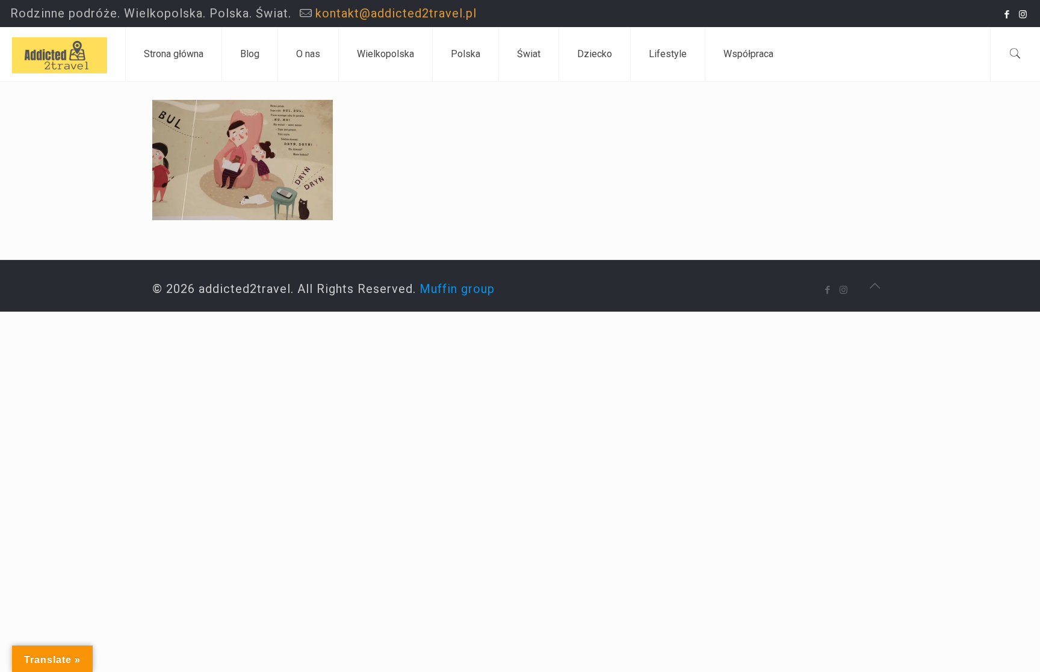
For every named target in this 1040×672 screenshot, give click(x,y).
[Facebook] (1007, 14)
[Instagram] (1023, 14)
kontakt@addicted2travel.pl (396, 13)
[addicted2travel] (59, 54)
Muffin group (457, 289)
